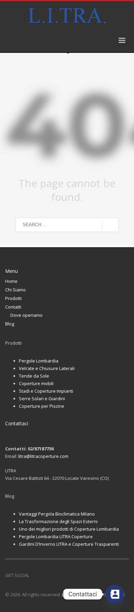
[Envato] (65, 575)
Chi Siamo (15, 290)
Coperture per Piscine (41, 406)
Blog (9, 324)
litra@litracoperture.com (43, 456)
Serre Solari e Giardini (42, 398)
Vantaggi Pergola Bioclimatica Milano (57, 514)
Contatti (13, 307)
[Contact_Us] (114, 594)
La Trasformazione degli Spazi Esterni (58, 521)
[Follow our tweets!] (45, 575)
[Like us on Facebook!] (34, 575)
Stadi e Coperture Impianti (46, 391)
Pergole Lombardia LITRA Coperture (56, 536)
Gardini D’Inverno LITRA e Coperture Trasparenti (69, 544)
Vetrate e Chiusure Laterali (47, 368)
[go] (110, 225)
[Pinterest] (55, 575)
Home (11, 281)
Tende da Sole (34, 376)
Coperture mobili (36, 383)
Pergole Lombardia (38, 361)
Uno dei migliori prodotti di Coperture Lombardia (69, 529)
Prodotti (13, 298)
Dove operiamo (26, 315)
